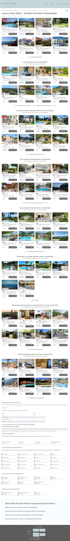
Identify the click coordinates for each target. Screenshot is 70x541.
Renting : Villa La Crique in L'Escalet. (9, 48)
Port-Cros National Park (39, 464)
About (52, 4)
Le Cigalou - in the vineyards (58, 78)
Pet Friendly (6, 426)
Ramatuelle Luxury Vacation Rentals (23, 105)
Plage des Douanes (22, 457)
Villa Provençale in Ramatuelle (41, 29)
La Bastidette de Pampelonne (58, 370)
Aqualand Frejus (22, 467)
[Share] (66, 10)
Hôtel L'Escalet (22, 291)
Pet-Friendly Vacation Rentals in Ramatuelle (34, 202)
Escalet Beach (5, 454)
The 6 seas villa (39, 145)
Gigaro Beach (37, 467)
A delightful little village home (41, 370)
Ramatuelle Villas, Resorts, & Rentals (43, 105)
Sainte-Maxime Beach (6, 464)
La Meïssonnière (22, 175)
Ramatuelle (13, 50)
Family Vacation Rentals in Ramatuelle (35, 251)
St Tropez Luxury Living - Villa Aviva (9, 78)
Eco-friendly (16, 426)
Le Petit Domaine (39, 127)
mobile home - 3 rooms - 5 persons (9, 127)
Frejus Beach (54, 457)
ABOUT (42, 530)
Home (46, 4)
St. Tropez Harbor (55, 460)
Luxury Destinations (62, 4)
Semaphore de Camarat (39, 454)
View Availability (12, 33)
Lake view (11, 426)
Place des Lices (54, 467)
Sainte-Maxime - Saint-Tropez (7, 50)
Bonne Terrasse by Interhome (58, 321)
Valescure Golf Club (55, 464)
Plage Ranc (37, 457)
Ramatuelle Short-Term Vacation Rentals (37, 397)
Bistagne (53, 454)
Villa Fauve (21, 97)
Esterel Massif (37, 460)
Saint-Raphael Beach (23, 460)
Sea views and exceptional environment (10, 29)
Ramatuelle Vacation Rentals (37, 56)
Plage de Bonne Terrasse (23, 454)
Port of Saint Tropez (22, 464)
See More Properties (35, 300)
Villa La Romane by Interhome (58, 389)
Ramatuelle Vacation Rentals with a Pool (36, 154)
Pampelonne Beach (6, 460)
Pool (2, 426)
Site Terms (42, 534)
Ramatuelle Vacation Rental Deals (37, 349)
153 (33, 415)
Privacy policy (36, 535)
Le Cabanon (5, 145)
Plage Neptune (5, 457)
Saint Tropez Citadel (6, 467)
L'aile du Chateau (22, 322)
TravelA (38, 537)
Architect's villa (5, 194)
